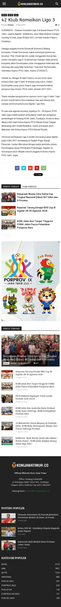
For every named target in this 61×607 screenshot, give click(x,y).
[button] (57, 4)
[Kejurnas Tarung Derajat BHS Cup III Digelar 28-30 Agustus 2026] (8, 211)
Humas (11, 25)
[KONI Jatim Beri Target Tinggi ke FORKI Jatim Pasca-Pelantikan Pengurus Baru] (8, 224)
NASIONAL (6, 576)
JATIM (10, 15)
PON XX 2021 (7, 581)
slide (16, 15)
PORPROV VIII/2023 (10, 593)
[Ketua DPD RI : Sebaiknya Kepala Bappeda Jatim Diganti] (8, 532)
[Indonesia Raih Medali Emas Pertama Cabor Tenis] (8, 545)
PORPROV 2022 (8, 585)
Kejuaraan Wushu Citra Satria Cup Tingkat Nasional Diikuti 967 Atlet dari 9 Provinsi (37, 197)
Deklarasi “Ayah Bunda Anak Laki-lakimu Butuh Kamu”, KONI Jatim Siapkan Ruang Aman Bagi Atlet (36, 441)
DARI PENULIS (29, 186)
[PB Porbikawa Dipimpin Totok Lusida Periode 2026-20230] (7, 399)
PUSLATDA (6, 589)
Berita (13, 10)
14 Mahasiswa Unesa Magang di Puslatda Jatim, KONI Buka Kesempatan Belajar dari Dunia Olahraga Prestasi (36, 426)
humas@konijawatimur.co (37, 491)
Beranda (4, 10)
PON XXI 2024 (7, 598)
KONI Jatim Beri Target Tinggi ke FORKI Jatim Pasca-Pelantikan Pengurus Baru (35, 224)
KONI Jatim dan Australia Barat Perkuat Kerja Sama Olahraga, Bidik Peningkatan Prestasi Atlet (36, 411)
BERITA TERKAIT (11, 186)
